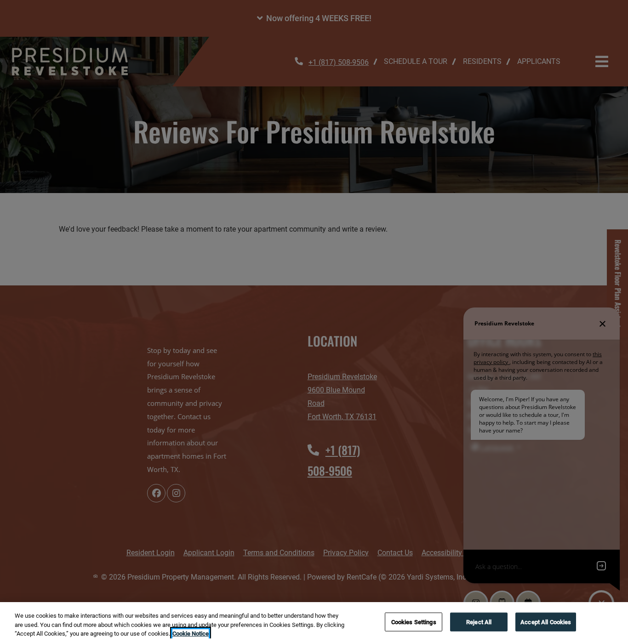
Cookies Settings (413, 621)
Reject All (478, 621)
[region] (314, 622)
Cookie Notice (190, 633)
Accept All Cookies (545, 621)
